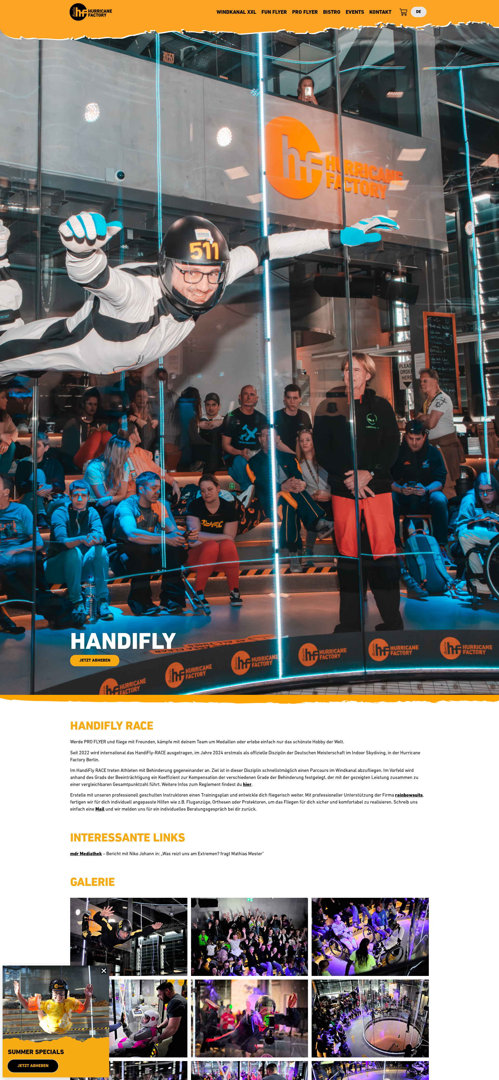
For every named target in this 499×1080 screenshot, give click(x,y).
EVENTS (355, 12)
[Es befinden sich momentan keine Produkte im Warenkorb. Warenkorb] (402, 12)
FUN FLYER (274, 12)
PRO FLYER (305, 12)
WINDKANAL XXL (236, 12)
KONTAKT (380, 12)
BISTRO (331, 12)
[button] (104, 971)
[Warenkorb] (403, 12)
